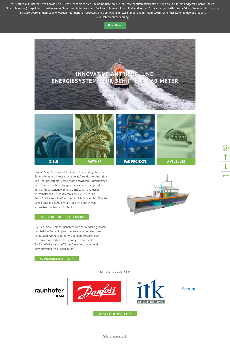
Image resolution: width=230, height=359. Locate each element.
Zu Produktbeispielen (57, 258)
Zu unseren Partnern (115, 313)
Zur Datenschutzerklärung (113, 17)
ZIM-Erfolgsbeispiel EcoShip (62, 217)
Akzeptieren (115, 25)
